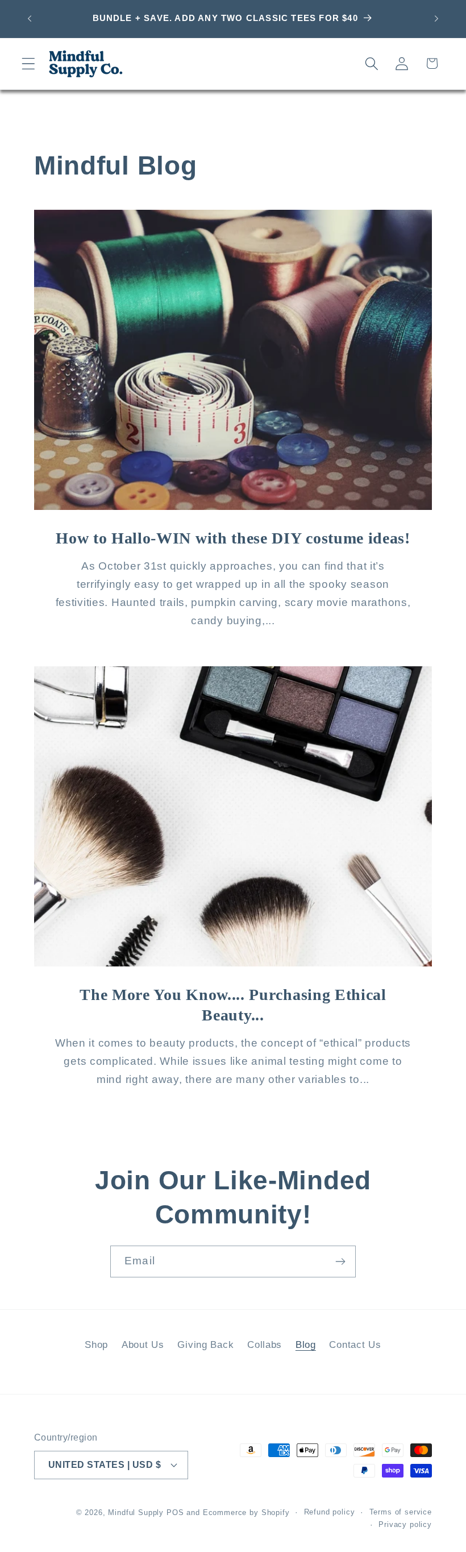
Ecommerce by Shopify (246, 1512)
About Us (143, 1344)
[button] (29, 63)
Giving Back (205, 1344)
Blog (306, 1344)
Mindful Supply (136, 1512)
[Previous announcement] (29, 18)
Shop (96, 1344)
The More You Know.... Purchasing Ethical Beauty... (233, 1005)
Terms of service (400, 1512)
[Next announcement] (436, 18)
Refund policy (329, 1512)
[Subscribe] (340, 1261)
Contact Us (355, 1344)
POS (175, 1512)
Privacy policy (405, 1524)
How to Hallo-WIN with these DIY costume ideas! (233, 538)
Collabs (264, 1344)
